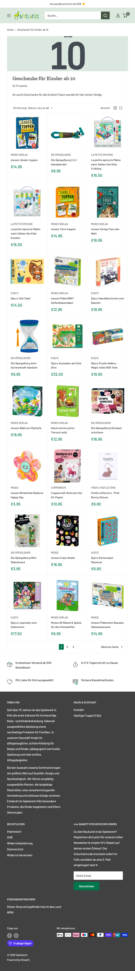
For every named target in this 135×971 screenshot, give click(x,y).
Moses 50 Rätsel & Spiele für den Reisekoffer (66, 625)
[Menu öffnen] (9, 15)
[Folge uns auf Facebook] (9, 935)
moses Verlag (19, 154)
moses (14, 487)
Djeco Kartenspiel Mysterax (102, 560)
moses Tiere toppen (63, 229)
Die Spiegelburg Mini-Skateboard (24, 560)
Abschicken (86, 886)
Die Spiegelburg (61, 154)
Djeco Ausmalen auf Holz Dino (66, 365)
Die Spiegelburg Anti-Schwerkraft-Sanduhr (24, 365)
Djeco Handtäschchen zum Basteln (107, 300)
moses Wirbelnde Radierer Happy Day (27, 495)
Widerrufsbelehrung (20, 843)
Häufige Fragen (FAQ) (87, 715)
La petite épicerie (102, 154)
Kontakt (79, 709)
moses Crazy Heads (63, 557)
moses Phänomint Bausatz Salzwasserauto (107, 625)
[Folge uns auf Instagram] (16, 935)
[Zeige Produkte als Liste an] (121, 107)
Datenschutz (15, 849)
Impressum (14, 831)
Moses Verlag (59, 617)
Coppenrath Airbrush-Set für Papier (66, 495)
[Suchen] (105, 15)
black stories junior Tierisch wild (63, 430)
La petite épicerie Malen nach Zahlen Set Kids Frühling (106, 164)
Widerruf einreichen (19, 855)
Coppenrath (58, 487)
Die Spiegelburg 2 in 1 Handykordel (64, 162)
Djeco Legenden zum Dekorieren (24, 625)
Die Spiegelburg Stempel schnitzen (106, 430)
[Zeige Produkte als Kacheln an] (115, 107)
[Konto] (118, 15)
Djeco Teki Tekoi (21, 298)
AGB (10, 837)
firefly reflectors (103, 487)
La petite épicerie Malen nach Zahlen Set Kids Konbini (25, 233)
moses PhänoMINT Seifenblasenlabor (62, 300)
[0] (125, 15)
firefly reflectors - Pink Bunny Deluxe (105, 495)
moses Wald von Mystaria (26, 428)
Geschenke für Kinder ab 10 (32, 29)
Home (10, 29)
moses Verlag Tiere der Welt (105, 231)
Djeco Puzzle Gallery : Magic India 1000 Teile (104, 365)
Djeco (14, 293)
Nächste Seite (110, 646)
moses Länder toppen (24, 160)
